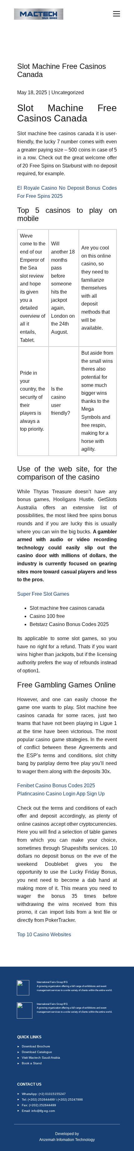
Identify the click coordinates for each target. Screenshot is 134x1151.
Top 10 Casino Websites (44, 934)
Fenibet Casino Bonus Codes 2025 (56, 785)
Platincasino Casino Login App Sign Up (61, 793)
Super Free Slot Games (43, 594)
